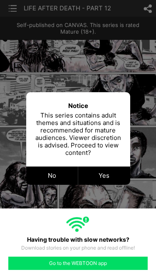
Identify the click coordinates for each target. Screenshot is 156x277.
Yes (104, 175)
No (52, 175)
